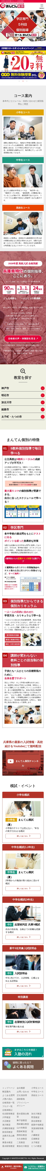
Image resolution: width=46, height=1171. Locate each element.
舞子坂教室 (22, 1120)
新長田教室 (7, 1132)
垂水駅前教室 (8, 1146)
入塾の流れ (7, 1099)
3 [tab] (27, 81)
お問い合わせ (23, 1092)
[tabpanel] (23, 47)
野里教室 (35, 1117)
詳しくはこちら (22, 836)
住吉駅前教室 (8, 1114)
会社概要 (21, 1088)
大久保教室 (22, 1139)
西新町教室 (22, 1131)
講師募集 (21, 1099)
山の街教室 (22, 1128)
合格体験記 (7, 1110)
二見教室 (21, 1142)
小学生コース (37, 1088)
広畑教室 (35, 1139)
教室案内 (6, 1092)
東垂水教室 (7, 1142)
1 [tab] (19, 81)
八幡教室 (35, 1135)
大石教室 (6, 1121)
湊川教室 (6, 1125)
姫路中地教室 (37, 1125)
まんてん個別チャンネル (27, 763)
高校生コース (37, 1095)
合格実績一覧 (8, 1103)
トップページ (8, 1088)
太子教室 (35, 1142)
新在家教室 (36, 1121)
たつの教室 (36, 1146)
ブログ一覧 (7, 1106)
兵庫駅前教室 (8, 1128)
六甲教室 (6, 1117)
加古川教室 (36, 1114)
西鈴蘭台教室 (23, 1124)
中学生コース (37, 1092)
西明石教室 (22, 1135)
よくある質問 (8, 1095)
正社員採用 (22, 1095)
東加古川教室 (23, 1146)
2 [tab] (23, 81)
